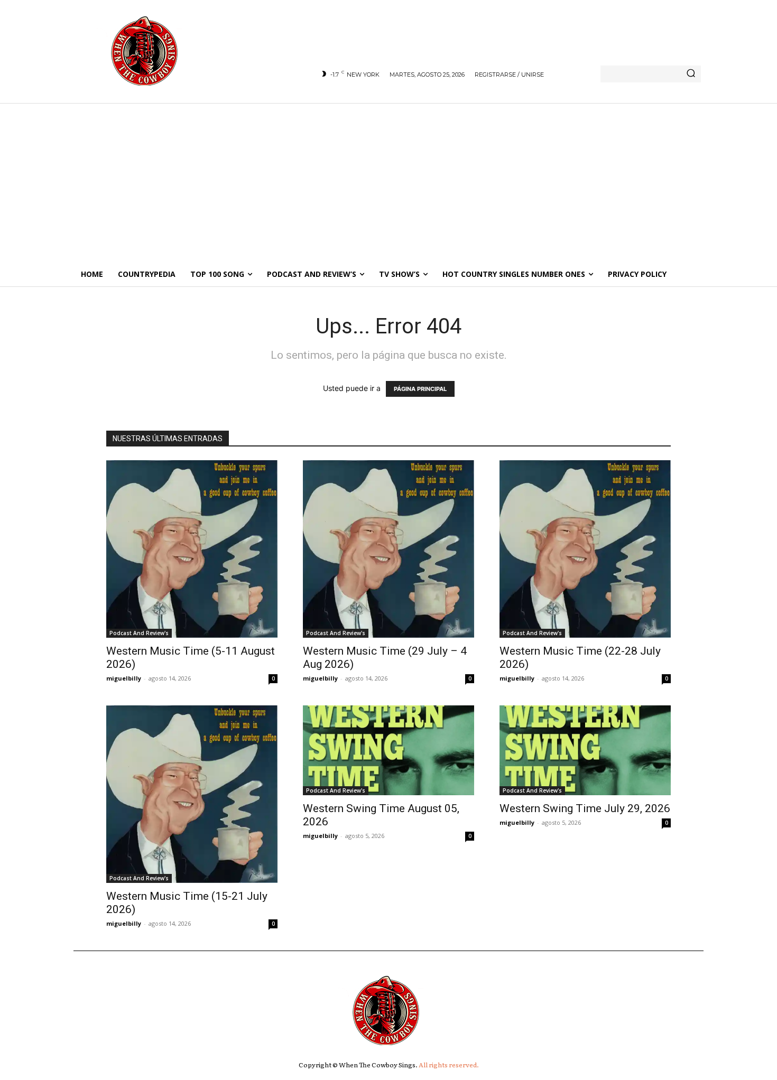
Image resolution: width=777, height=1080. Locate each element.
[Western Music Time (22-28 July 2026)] (585, 549)
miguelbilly (123, 678)
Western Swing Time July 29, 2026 (585, 808)
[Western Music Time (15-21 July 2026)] (192, 794)
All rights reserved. (449, 1064)
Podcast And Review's (139, 633)
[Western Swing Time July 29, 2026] (585, 750)
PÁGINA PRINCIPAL (420, 389)
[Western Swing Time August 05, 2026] (388, 750)
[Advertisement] (388, 182)
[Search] (691, 74)
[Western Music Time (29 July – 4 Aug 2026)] (388, 549)
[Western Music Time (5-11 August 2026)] (192, 549)
